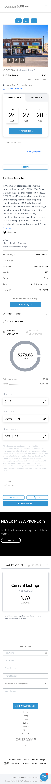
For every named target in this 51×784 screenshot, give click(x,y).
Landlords (25, 727)
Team (25, 730)
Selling (25, 723)
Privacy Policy (10, 781)
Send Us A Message (25, 706)
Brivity (23, 777)
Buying (25, 719)
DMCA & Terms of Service (27, 781)
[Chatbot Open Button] (44, 777)
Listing (25, 716)
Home (25, 712)
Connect (25, 734)
